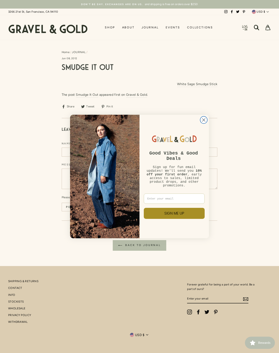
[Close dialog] (203, 120)
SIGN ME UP (174, 213)
